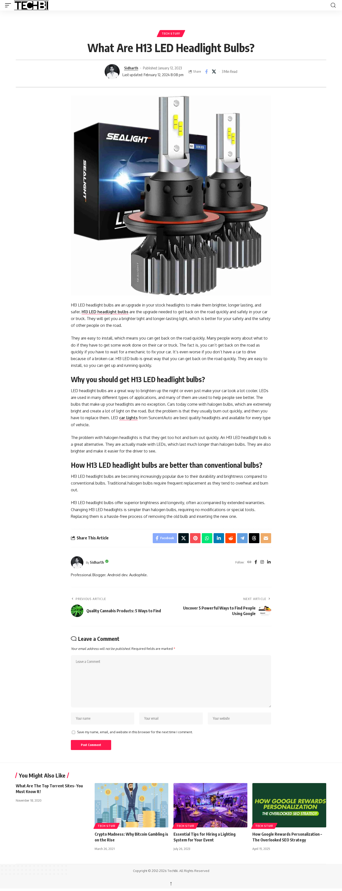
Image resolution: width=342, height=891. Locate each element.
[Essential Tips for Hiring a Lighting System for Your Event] (210, 805)
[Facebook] (256, 562)
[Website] (249, 562)
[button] (9, 5)
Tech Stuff (171, 33)
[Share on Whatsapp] (207, 538)
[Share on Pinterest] (195, 538)
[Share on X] (214, 72)
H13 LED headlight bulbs (105, 311)
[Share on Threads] (254, 538)
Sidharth (131, 68)
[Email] (266, 538)
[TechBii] (49, 5)
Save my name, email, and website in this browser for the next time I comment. (135, 732)
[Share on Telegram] (242, 538)
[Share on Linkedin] (219, 538)
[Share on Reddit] (230, 538)
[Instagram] (262, 562)
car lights (128, 417)
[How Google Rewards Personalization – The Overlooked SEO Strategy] (289, 805)
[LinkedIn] (269, 562)
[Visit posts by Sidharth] (112, 71)
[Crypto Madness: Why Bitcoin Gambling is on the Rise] (131, 805)
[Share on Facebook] (206, 72)
